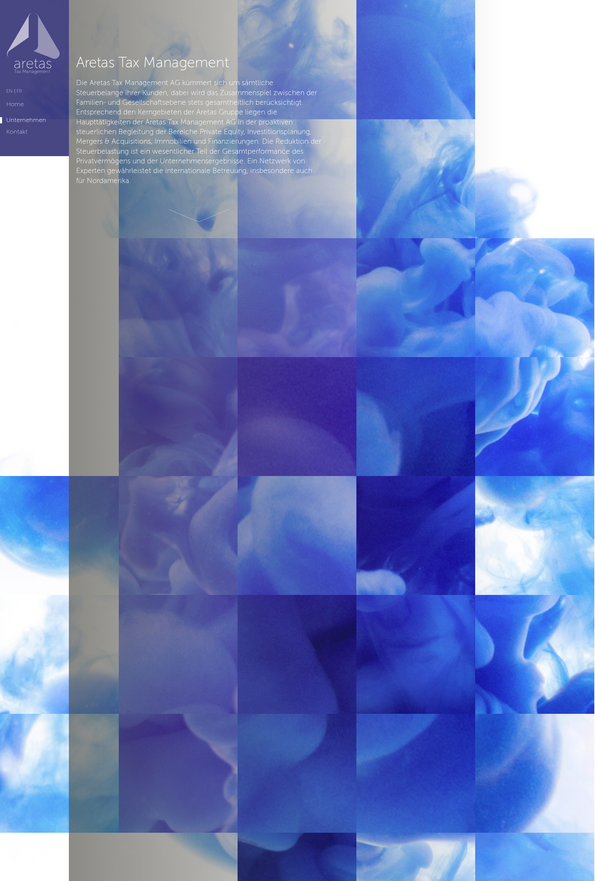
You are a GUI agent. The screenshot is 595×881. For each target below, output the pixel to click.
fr (19, 91)
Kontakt (17, 132)
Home (15, 104)
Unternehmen (26, 120)
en (9, 91)
